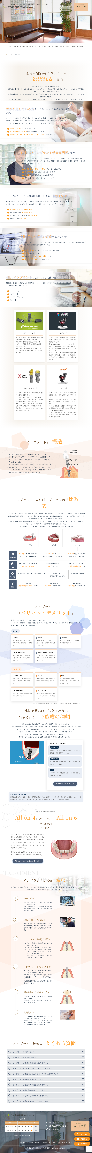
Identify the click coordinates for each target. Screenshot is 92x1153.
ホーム (11, 46)
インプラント (36, 46)
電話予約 (84, 1134)
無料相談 (84, 1144)
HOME (22, 1143)
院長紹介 (23, 46)
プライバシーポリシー (65, 1143)
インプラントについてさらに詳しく (60, 46)
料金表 (74, 46)
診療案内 (28, 46)
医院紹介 (17, 46)
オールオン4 (44, 46)
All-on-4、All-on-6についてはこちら (28, 861)
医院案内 (38, 1143)
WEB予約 (79, 46)
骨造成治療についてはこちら (65, 784)
